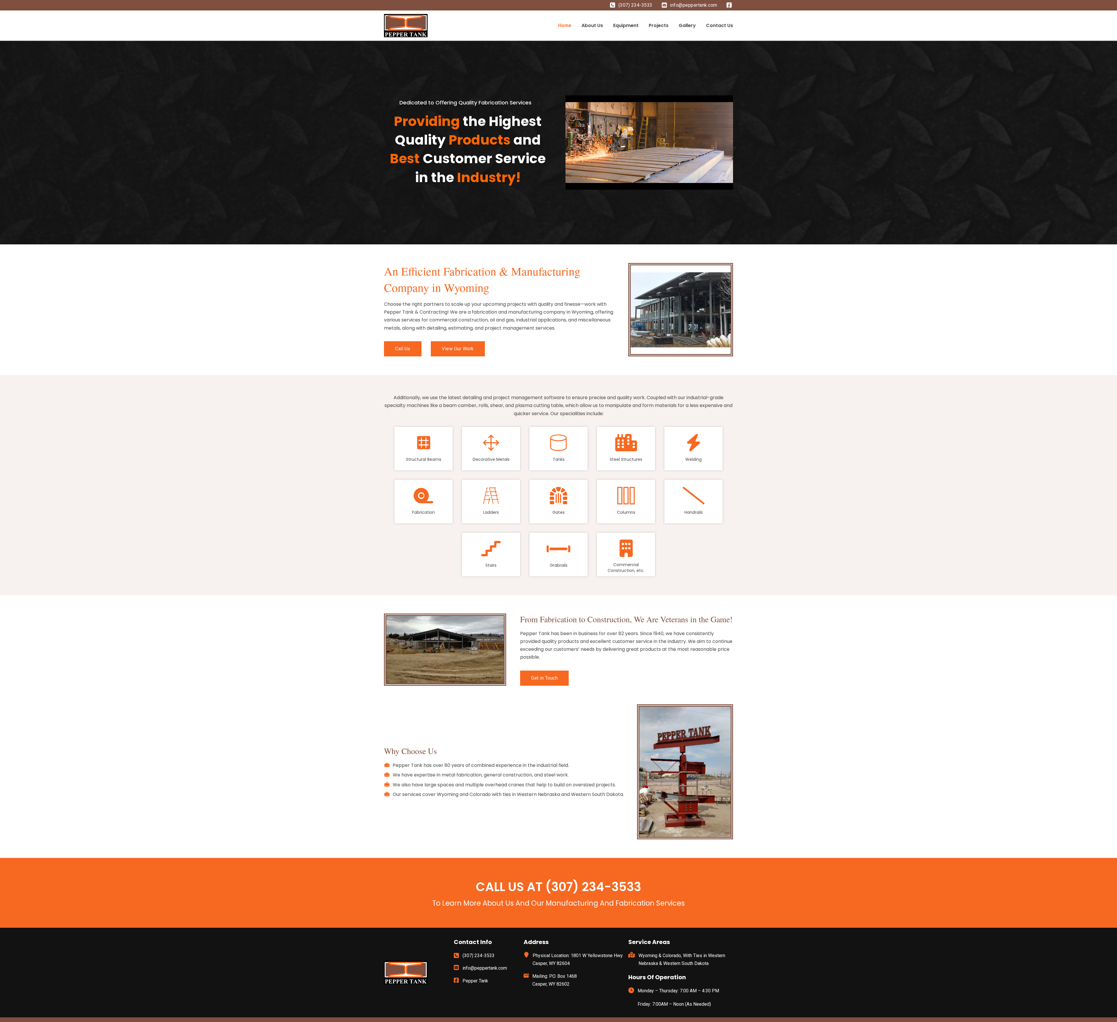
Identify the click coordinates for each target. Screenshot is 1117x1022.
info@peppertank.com (693, 5)
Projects (658, 25)
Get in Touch (544, 678)
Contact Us (719, 25)
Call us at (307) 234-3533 (558, 886)
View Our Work (458, 348)
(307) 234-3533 (635, 5)
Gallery (687, 25)
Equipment (625, 25)
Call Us (402, 348)
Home (564, 25)
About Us (592, 25)
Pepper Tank (475, 981)
